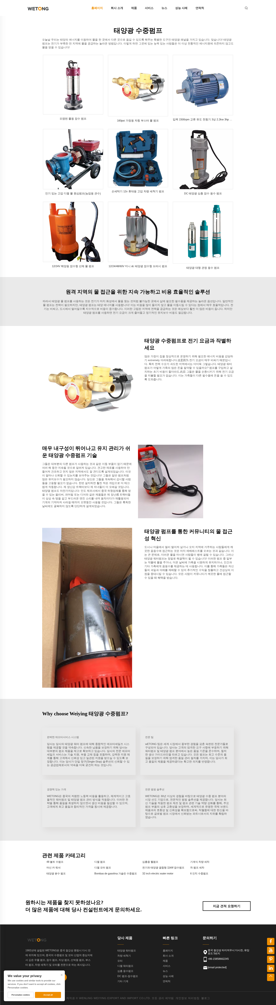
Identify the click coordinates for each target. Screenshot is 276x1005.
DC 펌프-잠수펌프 (127, 976)
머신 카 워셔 (53, 867)
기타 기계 (122, 981)
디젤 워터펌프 (125, 966)
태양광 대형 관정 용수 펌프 (202, 267)
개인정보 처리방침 (187, 998)
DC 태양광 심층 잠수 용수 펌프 (203, 193)
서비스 (149, 8)
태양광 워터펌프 (126, 950)
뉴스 (164, 8)
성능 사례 (181, 8)
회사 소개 (117, 8)
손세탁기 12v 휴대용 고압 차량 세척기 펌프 (138, 191)
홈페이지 (97, 8)
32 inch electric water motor (157, 873)
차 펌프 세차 (197, 867)
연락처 (199, 8)
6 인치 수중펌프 (199, 873)
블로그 (205, 998)
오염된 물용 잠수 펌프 (73, 118)
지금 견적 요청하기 (226, 906)
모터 (120, 960)
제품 (134, 8)
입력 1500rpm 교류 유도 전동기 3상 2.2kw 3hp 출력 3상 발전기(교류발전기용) (220, 119)
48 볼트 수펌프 (54, 861)
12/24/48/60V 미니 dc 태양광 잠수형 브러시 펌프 (138, 266)
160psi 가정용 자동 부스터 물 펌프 (138, 120)
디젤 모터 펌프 (102, 867)
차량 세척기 (124, 955)
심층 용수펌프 (125, 971)
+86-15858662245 (218, 959)
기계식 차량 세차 (199, 861)
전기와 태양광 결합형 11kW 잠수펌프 (163, 867)
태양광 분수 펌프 (56, 873)
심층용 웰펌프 (150, 861)
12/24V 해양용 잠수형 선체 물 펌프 (73, 266)
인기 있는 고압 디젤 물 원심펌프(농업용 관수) (73, 193)
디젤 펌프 (99, 861)
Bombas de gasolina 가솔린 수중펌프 (115, 873)
